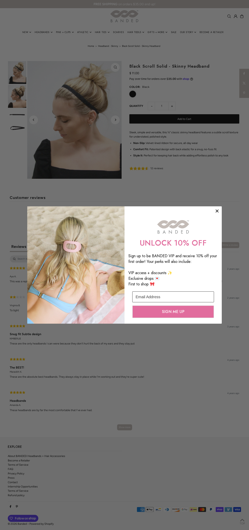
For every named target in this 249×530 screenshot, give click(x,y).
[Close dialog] (217, 211)
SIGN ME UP (173, 312)
